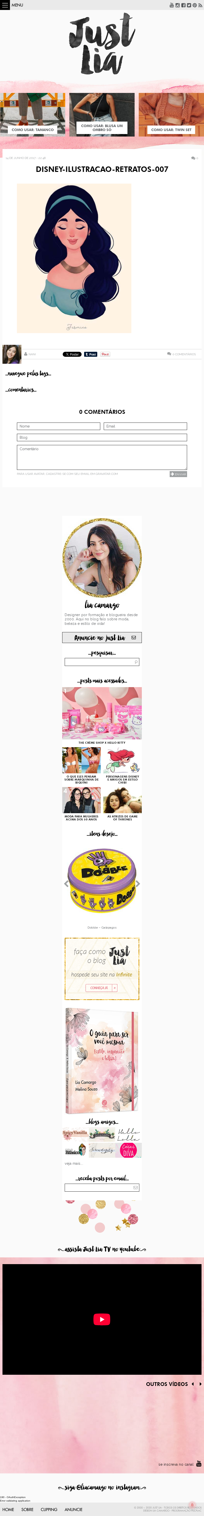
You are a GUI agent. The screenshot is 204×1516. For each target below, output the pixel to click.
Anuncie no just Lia (99, 638)
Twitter (189, 4)
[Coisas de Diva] (128, 1151)
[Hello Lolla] (128, 1135)
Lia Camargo (161, 1511)
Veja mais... (74, 1163)
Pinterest (195, 4)
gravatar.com (107, 474)
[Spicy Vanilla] (75, 1135)
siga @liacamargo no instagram (102, 1487)
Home (8, 1510)
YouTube (172, 4)
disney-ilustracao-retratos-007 (102, 170)
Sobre (27, 1510)
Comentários (184, 354)
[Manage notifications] (192, 1505)
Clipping (49, 1510)
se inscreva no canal (176, 1464)
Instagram (177, 4)
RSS (200, 4)
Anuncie (73, 1510)
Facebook (183, 4)
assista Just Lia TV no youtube (102, 1249)
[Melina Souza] (102, 1151)
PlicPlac (196, 1511)
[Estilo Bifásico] (75, 1151)
